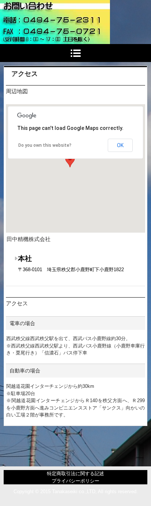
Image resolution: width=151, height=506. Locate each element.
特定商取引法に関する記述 (75, 473)
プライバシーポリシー (75, 481)
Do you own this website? (44, 145)
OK (120, 145)
